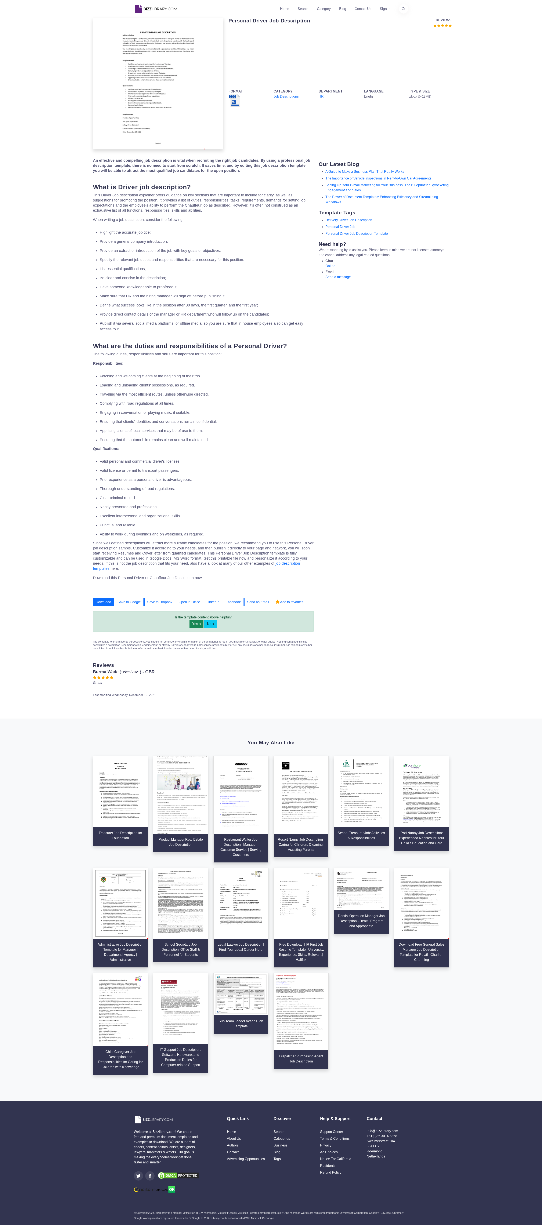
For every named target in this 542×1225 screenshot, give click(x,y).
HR (321, 96)
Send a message (338, 277)
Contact (233, 1152)
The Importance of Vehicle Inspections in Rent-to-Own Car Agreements (378, 178)
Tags (277, 1159)
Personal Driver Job (340, 227)
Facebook (233, 602)
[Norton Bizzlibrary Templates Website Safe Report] (154, 1189)
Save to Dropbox (159, 602)
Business (281, 1145)
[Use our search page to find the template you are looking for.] (403, 9)
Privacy (325, 1145)
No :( (210, 624)
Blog (342, 9)
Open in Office (189, 602)
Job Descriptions (286, 96)
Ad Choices (329, 1152)
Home (284, 9)
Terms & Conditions (335, 1138)
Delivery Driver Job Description (348, 220)
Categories (282, 1138)
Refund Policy (330, 1172)
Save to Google (129, 602)
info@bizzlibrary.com (382, 1131)
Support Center (331, 1132)
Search (303, 9)
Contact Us (363, 9)
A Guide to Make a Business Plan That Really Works (364, 171)
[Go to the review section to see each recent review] (442, 25)
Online (330, 266)
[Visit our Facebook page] (150, 1176)
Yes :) (196, 624)
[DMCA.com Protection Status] (178, 1175)
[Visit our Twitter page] (138, 1176)
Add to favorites (291, 602)
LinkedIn (212, 602)
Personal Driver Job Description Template (356, 233)
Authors (233, 1145)
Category (324, 9)
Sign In (385, 9)
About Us (234, 1138)
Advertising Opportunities (246, 1159)
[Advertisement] (338, 57)
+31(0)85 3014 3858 (382, 1136)
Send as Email (258, 602)
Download (103, 602)
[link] (138, 1176)
